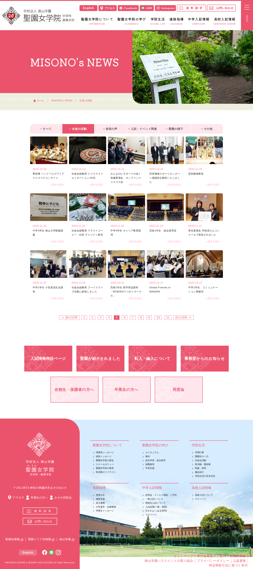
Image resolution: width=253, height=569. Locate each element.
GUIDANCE (176, 21)
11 (168, 317)
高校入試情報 (201, 488)
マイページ (151, 514)
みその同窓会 (63, 497)
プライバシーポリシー (213, 560)
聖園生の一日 (201, 456)
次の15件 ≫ (183, 317)
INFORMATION (97, 21)
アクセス (110, 8)
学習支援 (149, 468)
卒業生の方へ (39, 497)
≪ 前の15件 (69, 317)
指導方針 (100, 495)
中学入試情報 (152, 488)
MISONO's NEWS (61, 100)
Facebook (130, 8)
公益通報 (239, 560)
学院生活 (198, 445)
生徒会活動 (200, 460)
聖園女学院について (107, 445)
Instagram (167, 8)
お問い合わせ (225, 8)
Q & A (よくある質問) (156, 510)
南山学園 (65, 539)
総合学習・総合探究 (155, 460)
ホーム (40, 100)
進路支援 (100, 499)
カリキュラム (152, 452)
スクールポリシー (105, 464)
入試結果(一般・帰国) (156, 507)
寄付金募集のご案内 (211, 556)
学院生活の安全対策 (205, 476)
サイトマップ (183, 556)
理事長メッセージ (105, 452)
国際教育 (149, 464)
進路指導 (99, 488)
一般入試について (154, 499)
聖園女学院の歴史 (105, 460)
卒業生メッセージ (105, 510)
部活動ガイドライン (106, 472)
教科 (147, 456)
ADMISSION (198, 21)
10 (158, 317)
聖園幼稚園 (12, 539)
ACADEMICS (131, 21)
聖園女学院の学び (155, 445)
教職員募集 (238, 556)
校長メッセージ (104, 456)
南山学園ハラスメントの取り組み (169, 560)
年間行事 (199, 452)
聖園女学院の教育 (105, 468)
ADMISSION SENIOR (224, 21)
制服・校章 (200, 468)
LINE (149, 8)
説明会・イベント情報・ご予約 (161, 495)
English (88, 8)
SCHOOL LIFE (157, 21)
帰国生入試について (155, 503)
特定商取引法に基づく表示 (228, 565)
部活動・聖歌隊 (203, 464)
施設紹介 (199, 472)
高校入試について (204, 495)
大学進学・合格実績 (106, 507)
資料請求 (195, 8)
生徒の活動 (85, 100)
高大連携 (100, 503)
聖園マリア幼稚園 (39, 539)
